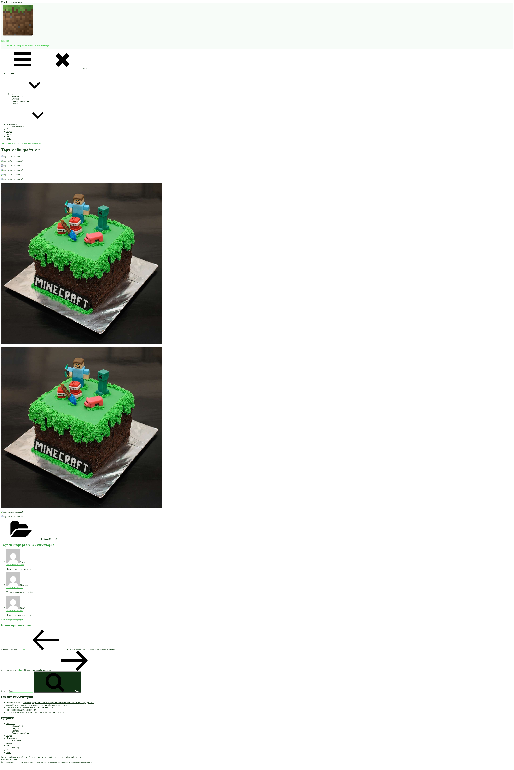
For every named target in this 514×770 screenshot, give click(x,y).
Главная (10, 73)
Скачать (15, 104)
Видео (9, 131)
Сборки (15, 99)
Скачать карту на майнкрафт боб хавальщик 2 (46, 705)
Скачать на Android (20, 101)
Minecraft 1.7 (17, 96)
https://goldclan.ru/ (73, 757)
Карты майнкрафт (27, 710)
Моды (9, 136)
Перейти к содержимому (12, 2)
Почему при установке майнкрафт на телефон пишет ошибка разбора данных (58, 702)
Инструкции (12, 124)
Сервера (10, 129)
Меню (84, 69)
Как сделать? (18, 127)
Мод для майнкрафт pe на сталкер (50, 712)
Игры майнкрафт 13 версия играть (37, 707)
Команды (16, 748)
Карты (9, 134)
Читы (8, 139)
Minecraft (5, 41)
